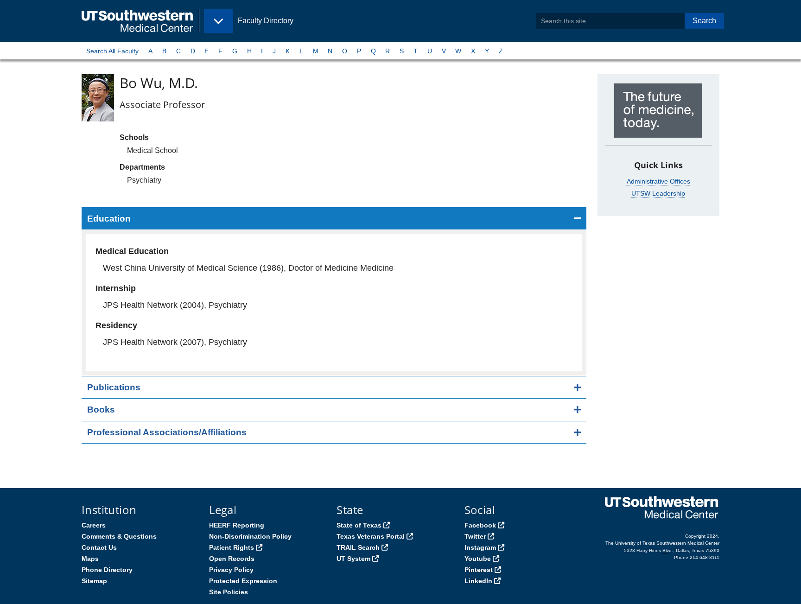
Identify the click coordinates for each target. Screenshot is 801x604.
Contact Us (99, 547)
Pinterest (478, 569)
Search (704, 21)
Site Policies (228, 592)
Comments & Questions (119, 536)
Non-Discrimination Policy (250, 536)
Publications (113, 387)
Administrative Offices (658, 181)
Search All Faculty (112, 51)
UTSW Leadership (658, 193)
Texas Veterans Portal (371, 536)
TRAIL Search (358, 547)
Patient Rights (231, 547)
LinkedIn (478, 581)
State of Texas (359, 525)
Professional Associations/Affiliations (167, 432)
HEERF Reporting (236, 525)
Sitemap (94, 581)
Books (101, 409)
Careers (94, 525)
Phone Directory (107, 569)
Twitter (475, 536)
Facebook (480, 525)
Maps (90, 558)
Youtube (477, 558)
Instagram (480, 547)
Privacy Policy (231, 569)
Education (109, 218)
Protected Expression (243, 581)
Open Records (231, 558)
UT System (353, 558)
